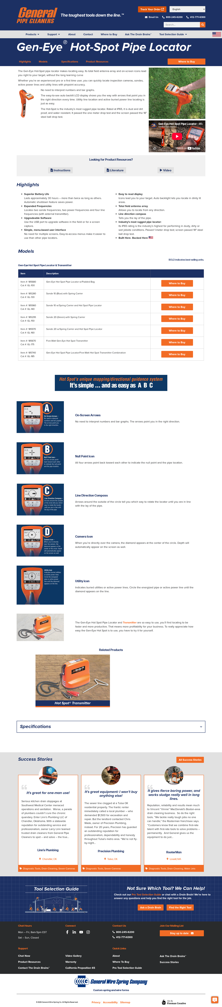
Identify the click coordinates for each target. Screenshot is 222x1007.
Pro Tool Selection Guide (146, 894)
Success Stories (169, 962)
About (116, 956)
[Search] (202, 24)
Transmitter (130, 622)
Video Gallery (73, 956)
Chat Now (24, 956)
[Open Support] (59, 34)
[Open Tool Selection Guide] (186, 34)
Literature (116, 170)
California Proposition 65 (80, 968)
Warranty (70, 962)
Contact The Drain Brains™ (34, 968)
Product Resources (29, 962)
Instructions (61, 170)
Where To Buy (121, 962)
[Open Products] (38, 34)
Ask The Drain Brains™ (173, 956)
